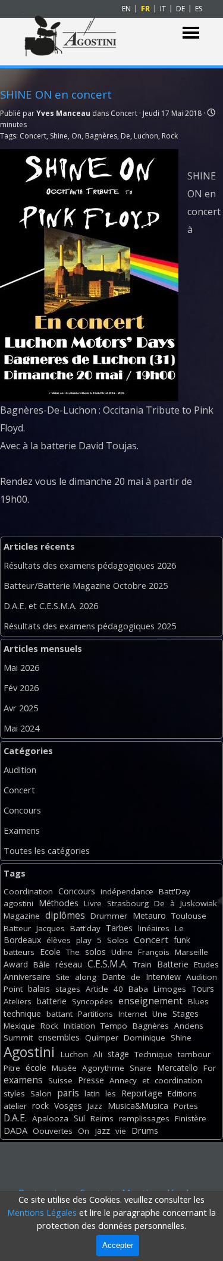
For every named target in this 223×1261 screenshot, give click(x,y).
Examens (22, 830)
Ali (97, 1054)
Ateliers (18, 1001)
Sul (79, 1118)
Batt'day (85, 928)
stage (118, 1054)
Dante (113, 976)
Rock (170, 136)
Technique (153, 1054)
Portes (186, 1106)
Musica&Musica (138, 1105)
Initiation (79, 1025)
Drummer (108, 915)
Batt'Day (174, 891)
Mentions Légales (42, 1212)
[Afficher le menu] (191, 33)
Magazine (22, 915)
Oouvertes (53, 1131)
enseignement (150, 1000)
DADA (15, 1130)
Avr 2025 (21, 708)
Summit (18, 1037)
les (110, 1093)
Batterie (173, 964)
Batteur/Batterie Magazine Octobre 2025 (86, 585)
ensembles (59, 1037)
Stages (185, 1013)
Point (13, 988)
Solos (117, 940)
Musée (64, 1068)
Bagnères (101, 136)
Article (97, 988)
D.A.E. (15, 1117)
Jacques (50, 928)
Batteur (17, 928)
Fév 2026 (21, 687)
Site (63, 977)
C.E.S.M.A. (107, 963)
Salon (41, 1093)
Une (159, 1013)
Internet (132, 1013)
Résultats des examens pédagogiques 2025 (90, 626)
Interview (163, 976)
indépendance (126, 891)
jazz (102, 1130)
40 (118, 988)
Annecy (123, 1080)
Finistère (190, 1118)
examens (23, 1079)
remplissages (144, 1118)
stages (67, 988)
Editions (182, 1093)
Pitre (12, 1068)
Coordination (28, 891)
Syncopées (92, 1001)
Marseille (191, 952)
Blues (198, 1001)
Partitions (95, 1013)
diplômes (65, 915)
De (125, 136)
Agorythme (103, 1068)
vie (120, 1131)
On (76, 136)
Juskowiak (198, 903)
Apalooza (50, 1118)
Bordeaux (22, 939)
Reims (102, 1118)
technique (22, 1013)
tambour (194, 1054)
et (145, 1080)
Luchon (146, 136)
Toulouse (188, 915)
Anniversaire (27, 976)
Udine (122, 952)
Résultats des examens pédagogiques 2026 (90, 565)
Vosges (68, 1105)
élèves (58, 940)
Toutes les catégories (47, 850)
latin (92, 1093)
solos (95, 951)
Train (142, 964)
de (135, 977)
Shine (59, 136)
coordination (178, 1080)
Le (179, 928)
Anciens (188, 1025)
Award (16, 964)
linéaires (153, 928)
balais (39, 988)
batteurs (19, 952)
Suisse (60, 1080)
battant (59, 1013)
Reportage (141, 1093)
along (85, 977)
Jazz (94, 1106)
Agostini (29, 1052)
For (209, 1068)
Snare (141, 1068)
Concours (22, 810)
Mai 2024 (21, 728)
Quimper (101, 1037)
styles (14, 1093)
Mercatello (177, 1067)
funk (182, 939)
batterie (52, 1001)
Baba (138, 988)
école (36, 1067)
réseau (68, 964)
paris (68, 1092)
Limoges (169, 988)
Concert (33, 136)
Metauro (149, 915)
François (153, 952)
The (73, 952)
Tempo (113, 1025)
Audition (20, 769)
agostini (18, 903)
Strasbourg (128, 903)
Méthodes (58, 903)
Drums (144, 1130)
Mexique (19, 1025)
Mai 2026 (21, 667)
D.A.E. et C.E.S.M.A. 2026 (51, 605)
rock (40, 1105)
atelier (15, 1106)
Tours (202, 988)
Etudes (206, 964)
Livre (93, 903)
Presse (91, 1080)
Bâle (41, 964)
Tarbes (119, 928)
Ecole (50, 951)
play (84, 940)
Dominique (144, 1037)
